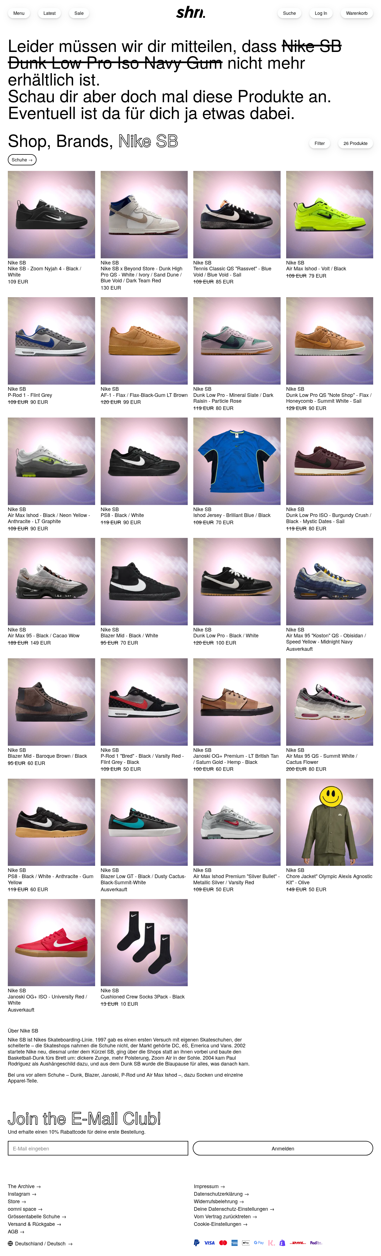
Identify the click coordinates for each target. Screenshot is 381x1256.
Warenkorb (357, 13)
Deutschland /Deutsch (40, 1243)
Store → (17, 1201)
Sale (79, 13)
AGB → (16, 1231)
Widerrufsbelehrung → (219, 1201)
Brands (82, 140)
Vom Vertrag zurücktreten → (225, 1216)
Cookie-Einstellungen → (221, 1223)
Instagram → (22, 1193)
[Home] (190, 12)
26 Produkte (356, 143)
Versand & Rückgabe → (34, 1223)
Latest (50, 13)
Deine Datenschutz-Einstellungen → (234, 1208)
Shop (27, 140)
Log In (321, 13)
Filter (320, 143)
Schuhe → (22, 159)
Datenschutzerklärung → (221, 1193)
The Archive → (24, 1186)
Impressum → (209, 1186)
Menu (19, 13)
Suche (289, 13)
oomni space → (25, 1208)
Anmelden (283, 1148)
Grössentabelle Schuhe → (37, 1216)
